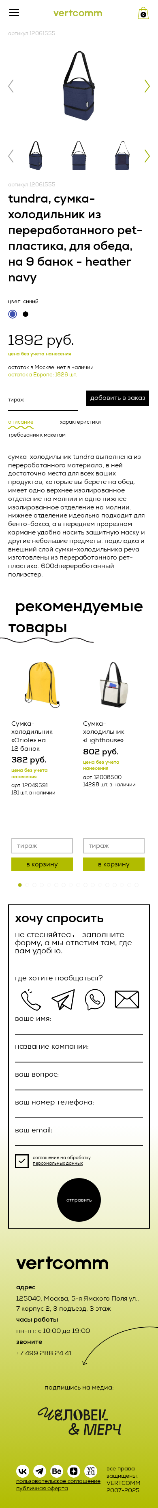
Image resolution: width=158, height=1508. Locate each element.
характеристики (80, 422)
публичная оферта (42, 1488)
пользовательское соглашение (58, 1481)
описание (21, 422)
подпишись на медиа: (79, 1387)
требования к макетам (37, 435)
